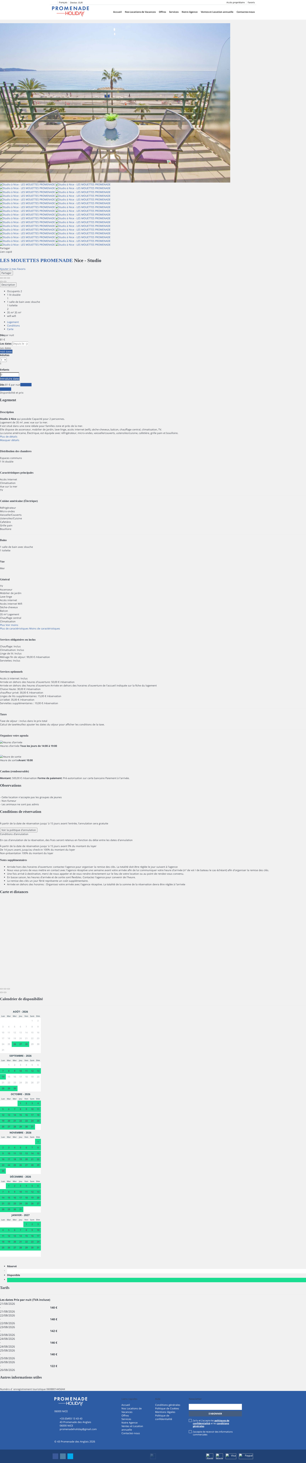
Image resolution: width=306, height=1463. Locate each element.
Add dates (6, 351)
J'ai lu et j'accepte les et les (211, 1423)
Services (173, 11)
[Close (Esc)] (1, 278)
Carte (10, 329)
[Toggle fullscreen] (5, 278)
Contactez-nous (246, 11)
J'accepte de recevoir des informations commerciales (213, 1433)
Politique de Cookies (167, 1408)
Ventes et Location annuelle (217, 11)
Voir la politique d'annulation (18, 830)
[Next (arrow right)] (5, 281)
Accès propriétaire (235, 2)
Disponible (14, 1275)
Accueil (117, 11)
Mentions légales (165, 1412)
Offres (162, 11)
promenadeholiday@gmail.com (78, 1429)
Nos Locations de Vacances (140, 11)
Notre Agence (190, 11)
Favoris (251, 2)
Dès (2, 335)
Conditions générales (167, 1405)
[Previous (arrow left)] (1, 281)
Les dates (6, 343)
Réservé (12, 1266)
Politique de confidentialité (163, 1417)
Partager (6, 273)
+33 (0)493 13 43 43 (71, 1418)
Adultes (4, 355)
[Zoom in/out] (8, 278)
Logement (13, 322)
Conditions (13, 325)
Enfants (4, 369)
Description (8, 284)
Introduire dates (9, 378)
